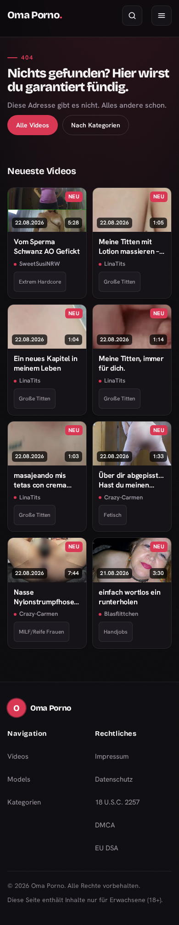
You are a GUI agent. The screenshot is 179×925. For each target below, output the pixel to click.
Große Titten (119, 281)
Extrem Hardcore (40, 281)
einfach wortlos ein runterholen (130, 597)
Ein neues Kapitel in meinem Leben (46, 363)
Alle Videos (32, 125)
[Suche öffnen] (132, 15)
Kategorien (24, 802)
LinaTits (114, 264)
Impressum (112, 756)
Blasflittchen (121, 614)
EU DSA (106, 848)
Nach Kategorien (95, 125)
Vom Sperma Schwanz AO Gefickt (47, 246)
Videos (17, 756)
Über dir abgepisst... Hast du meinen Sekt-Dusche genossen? (131, 480)
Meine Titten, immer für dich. (131, 363)
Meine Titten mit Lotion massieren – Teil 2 (129, 247)
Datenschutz (114, 779)
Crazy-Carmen (123, 497)
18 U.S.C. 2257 (117, 802)
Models (18, 779)
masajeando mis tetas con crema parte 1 (40, 480)
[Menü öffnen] (161, 15)
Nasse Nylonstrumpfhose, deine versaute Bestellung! (45, 597)
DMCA (105, 825)
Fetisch (113, 515)
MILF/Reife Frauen (41, 631)
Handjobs (116, 631)
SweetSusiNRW (39, 264)
